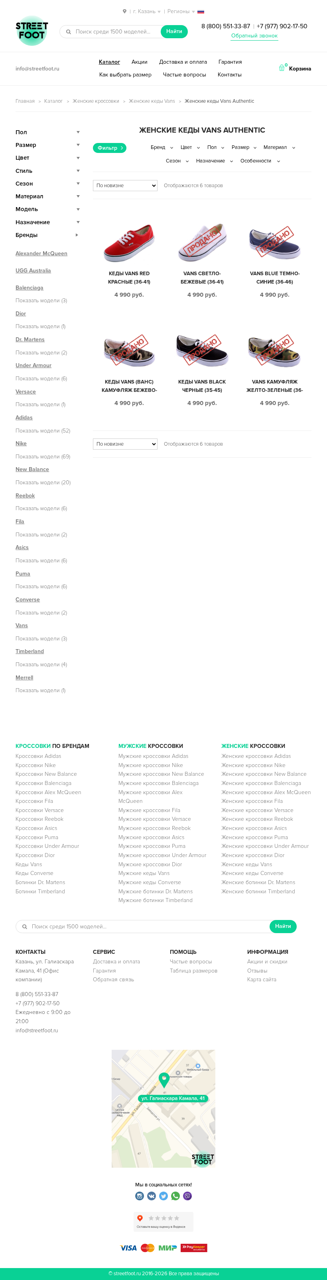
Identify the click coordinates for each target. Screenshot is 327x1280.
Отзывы (257, 970)
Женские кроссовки (96, 101)
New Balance (32, 469)
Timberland (30, 651)
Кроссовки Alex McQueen (48, 792)
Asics (22, 547)
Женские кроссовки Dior (252, 855)
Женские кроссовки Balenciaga (261, 783)
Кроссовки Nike (36, 765)
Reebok (25, 495)
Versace (26, 391)
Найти (174, 31)
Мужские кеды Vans (143, 873)
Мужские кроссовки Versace (154, 819)
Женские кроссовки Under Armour (265, 846)
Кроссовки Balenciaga (43, 783)
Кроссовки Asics (36, 828)
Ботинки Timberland (40, 891)
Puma (23, 573)
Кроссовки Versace (40, 810)
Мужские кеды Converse (149, 882)
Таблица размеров (194, 970)
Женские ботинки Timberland (258, 891)
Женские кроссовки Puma (254, 837)
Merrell (24, 677)
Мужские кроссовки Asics (151, 837)
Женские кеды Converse (252, 873)
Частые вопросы (184, 74)
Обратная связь (113, 979)
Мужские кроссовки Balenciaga (158, 783)
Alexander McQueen (41, 253)
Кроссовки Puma (37, 837)
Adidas (24, 417)
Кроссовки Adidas (38, 756)
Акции (140, 62)
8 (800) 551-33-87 (225, 26)
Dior (21, 313)
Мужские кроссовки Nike (150, 765)
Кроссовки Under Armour (47, 846)
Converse (28, 599)
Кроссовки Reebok (39, 819)
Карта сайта (261, 979)
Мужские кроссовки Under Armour (162, 855)
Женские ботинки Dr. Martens (258, 882)
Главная (25, 101)
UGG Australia (33, 270)
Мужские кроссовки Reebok (154, 828)
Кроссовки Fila (34, 801)
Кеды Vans (29, 864)
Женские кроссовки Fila (252, 801)
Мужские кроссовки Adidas (153, 756)
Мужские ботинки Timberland (155, 900)
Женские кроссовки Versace (257, 810)
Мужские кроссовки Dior (150, 864)
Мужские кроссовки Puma (151, 846)
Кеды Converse (34, 873)
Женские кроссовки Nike (253, 765)
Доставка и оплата (183, 62)
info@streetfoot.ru (37, 68)
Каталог (109, 62)
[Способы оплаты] (163, 1250)
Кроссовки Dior (35, 855)
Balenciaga (29, 287)
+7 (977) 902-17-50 (282, 26)
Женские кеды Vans (152, 101)
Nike (21, 443)
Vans (22, 625)
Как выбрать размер (125, 74)
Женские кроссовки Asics (254, 828)
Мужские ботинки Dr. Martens (155, 891)
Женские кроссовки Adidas (256, 756)
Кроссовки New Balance (46, 774)
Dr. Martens (30, 339)
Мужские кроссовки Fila (149, 810)
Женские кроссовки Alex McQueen (266, 792)
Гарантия (230, 62)
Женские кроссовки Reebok (257, 819)
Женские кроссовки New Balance (264, 774)
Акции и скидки (267, 961)
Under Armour (33, 365)
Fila (20, 521)
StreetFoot (32, 31)
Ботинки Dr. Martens (40, 882)
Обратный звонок (254, 35)
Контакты (230, 74)
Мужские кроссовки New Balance (161, 774)
